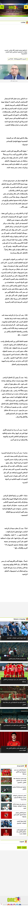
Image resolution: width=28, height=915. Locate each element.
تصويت (24, 847)
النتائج (19, 847)
